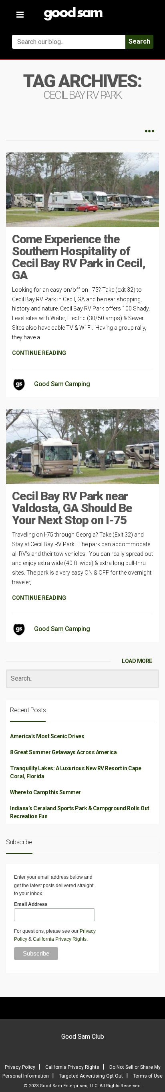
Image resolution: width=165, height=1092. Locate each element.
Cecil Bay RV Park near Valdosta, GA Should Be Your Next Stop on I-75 (72, 508)
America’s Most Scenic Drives (47, 736)
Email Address (31, 904)
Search (139, 41)
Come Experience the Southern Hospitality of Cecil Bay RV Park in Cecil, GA (78, 257)
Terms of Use (148, 1076)
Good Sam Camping (62, 384)
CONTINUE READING (39, 353)
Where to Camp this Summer (45, 792)
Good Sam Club (82, 1036)
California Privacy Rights (60, 939)
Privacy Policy (20, 1067)
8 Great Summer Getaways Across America (63, 752)
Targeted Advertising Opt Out (91, 1076)
